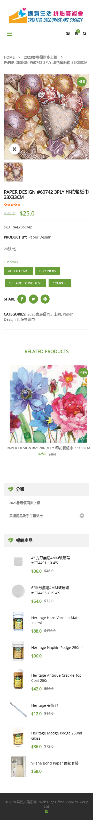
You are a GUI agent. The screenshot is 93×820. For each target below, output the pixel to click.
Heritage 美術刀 (44, 705)
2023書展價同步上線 (40, 57)
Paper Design (39, 237)
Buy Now (47, 270)
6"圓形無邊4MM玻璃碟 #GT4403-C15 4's (50, 590)
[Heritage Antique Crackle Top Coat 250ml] (18, 679)
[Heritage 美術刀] (18, 709)
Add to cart (18, 271)
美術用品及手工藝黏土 (26, 515)
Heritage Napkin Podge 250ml (57, 647)
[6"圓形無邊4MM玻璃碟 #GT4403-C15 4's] (18, 591)
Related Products (47, 351)
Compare (60, 283)
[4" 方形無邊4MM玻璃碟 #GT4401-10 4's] (18, 561)
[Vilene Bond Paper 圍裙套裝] (18, 766)
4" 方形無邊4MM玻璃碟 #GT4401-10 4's (50, 560)
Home (9, 57)
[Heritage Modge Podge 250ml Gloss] (18, 736)
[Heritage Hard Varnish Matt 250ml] (18, 621)
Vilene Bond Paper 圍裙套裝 (55, 763)
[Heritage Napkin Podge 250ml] (18, 651)
